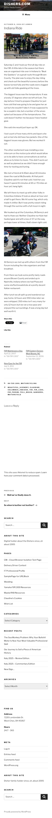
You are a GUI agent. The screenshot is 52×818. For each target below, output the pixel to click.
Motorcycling (29, 383)
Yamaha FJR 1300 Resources (17, 587)
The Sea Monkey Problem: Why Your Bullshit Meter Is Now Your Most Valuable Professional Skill (25, 640)
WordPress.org (11, 765)
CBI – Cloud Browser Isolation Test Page (22, 560)
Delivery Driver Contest (15, 565)
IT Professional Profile (14, 571)
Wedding (8, 582)
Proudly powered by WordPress (17, 812)
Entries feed (10, 754)
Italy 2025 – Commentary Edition (19, 664)
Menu (27, 14)
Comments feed (11, 760)
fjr (31, 390)
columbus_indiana (18, 390)
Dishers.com (17, 4)
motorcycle (14, 395)
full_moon (26, 392)
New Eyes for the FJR (13, 363)
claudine (35, 387)
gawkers (38, 392)
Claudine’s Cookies (13, 598)
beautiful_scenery (18, 387)
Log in (7, 749)
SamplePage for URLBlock (16, 576)
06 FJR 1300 (14, 383)
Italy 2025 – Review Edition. (17, 658)
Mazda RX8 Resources (14, 593)
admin (28, 24)
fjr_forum (13, 392)
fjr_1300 (38, 390)
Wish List (8, 604)
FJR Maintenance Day (13, 351)
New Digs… (9, 669)
